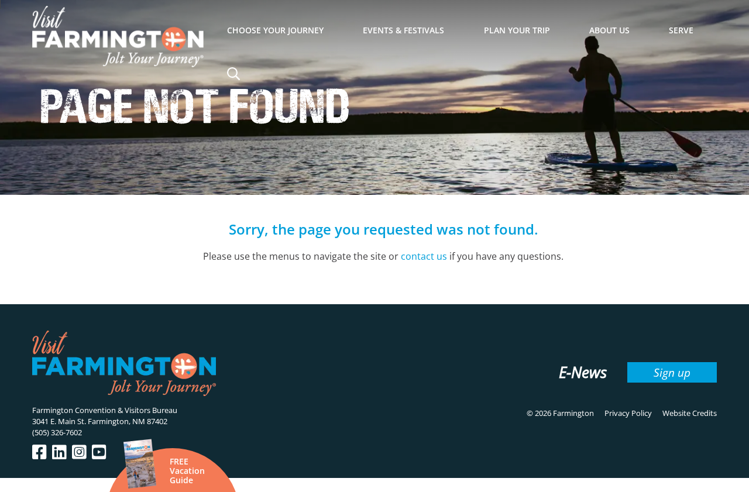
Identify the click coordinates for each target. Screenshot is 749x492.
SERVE (681, 30)
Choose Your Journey (275, 30)
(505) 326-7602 (57, 432)
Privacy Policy (628, 413)
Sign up (672, 372)
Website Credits (689, 413)
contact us (424, 256)
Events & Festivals (403, 30)
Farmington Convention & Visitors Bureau (104, 410)
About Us (609, 30)
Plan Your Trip (517, 30)
